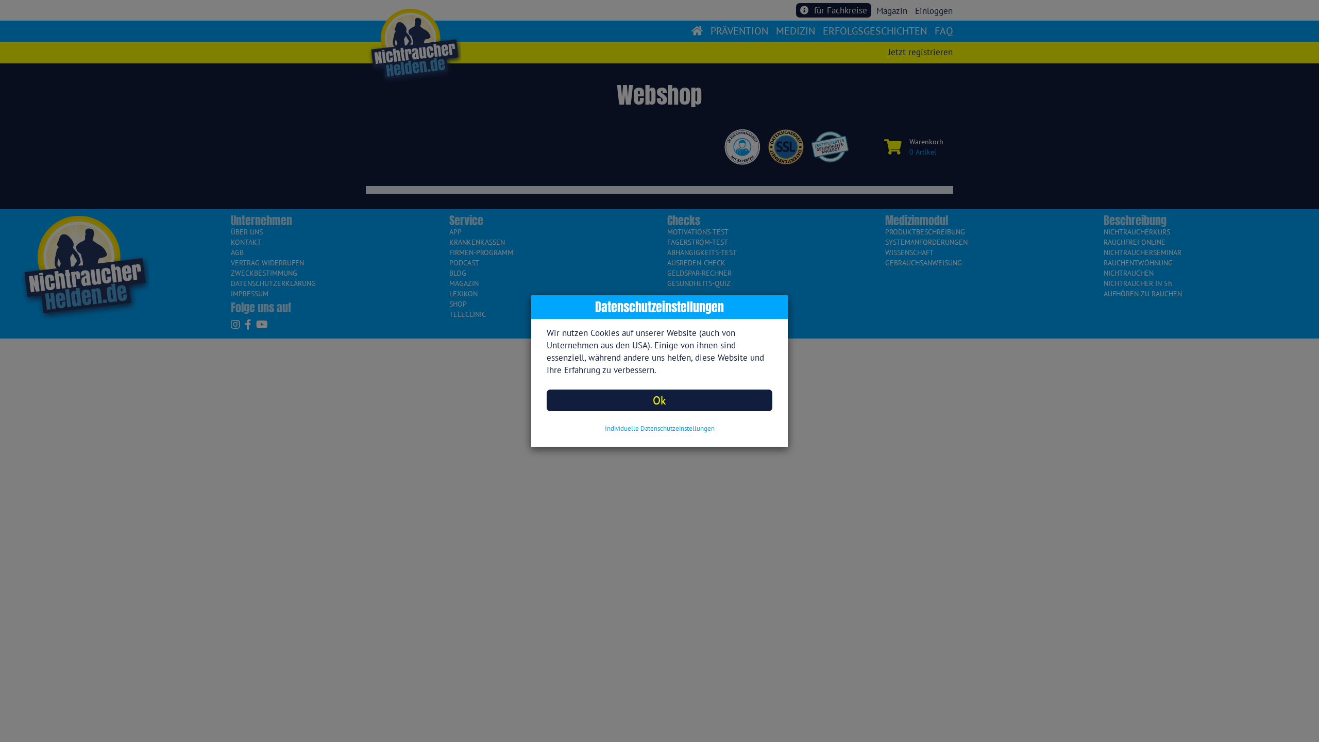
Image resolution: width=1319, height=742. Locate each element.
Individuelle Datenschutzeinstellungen (660, 428)
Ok (659, 400)
